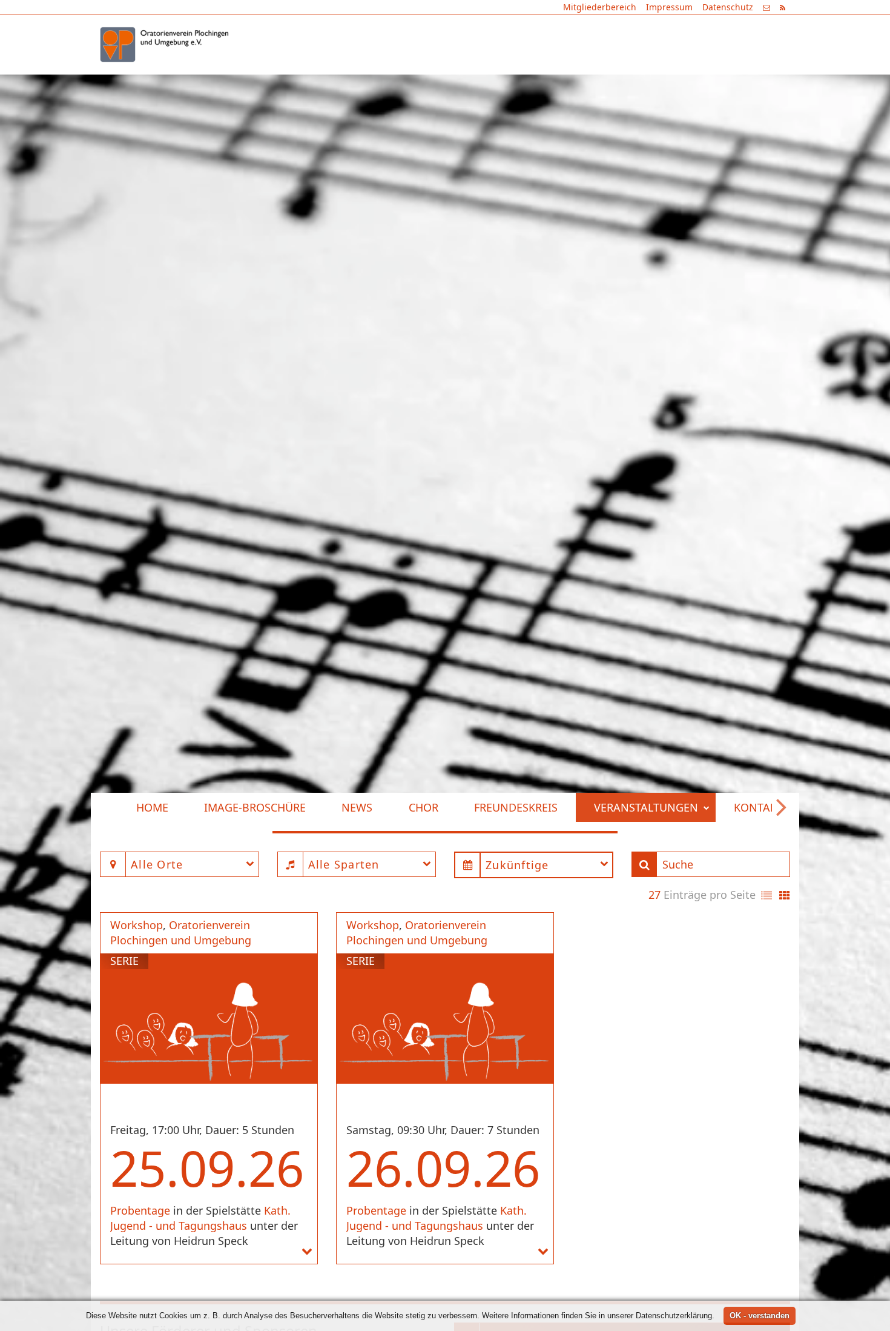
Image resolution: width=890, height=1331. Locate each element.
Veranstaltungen (636, 85)
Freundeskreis (507, 85)
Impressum (669, 7)
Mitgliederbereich (599, 7)
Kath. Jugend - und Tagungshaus (200, 1218)
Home (143, 85)
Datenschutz (727, 7)
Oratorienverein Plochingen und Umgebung (180, 933)
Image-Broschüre (246, 85)
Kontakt (749, 85)
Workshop (136, 925)
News (347, 85)
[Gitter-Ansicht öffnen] (784, 896)
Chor (414, 85)
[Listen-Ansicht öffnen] (766, 896)
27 (654, 894)
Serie (124, 960)
